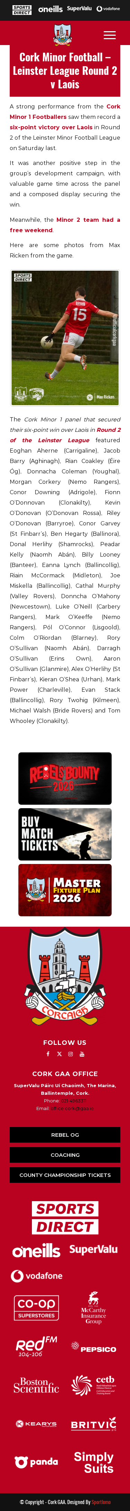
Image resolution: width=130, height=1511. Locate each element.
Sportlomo (101, 1502)
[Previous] (24, 338)
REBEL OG (65, 1135)
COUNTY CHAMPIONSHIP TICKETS (65, 1175)
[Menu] (109, 35)
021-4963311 (73, 1100)
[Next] (105, 338)
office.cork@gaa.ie (72, 1108)
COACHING (65, 1155)
